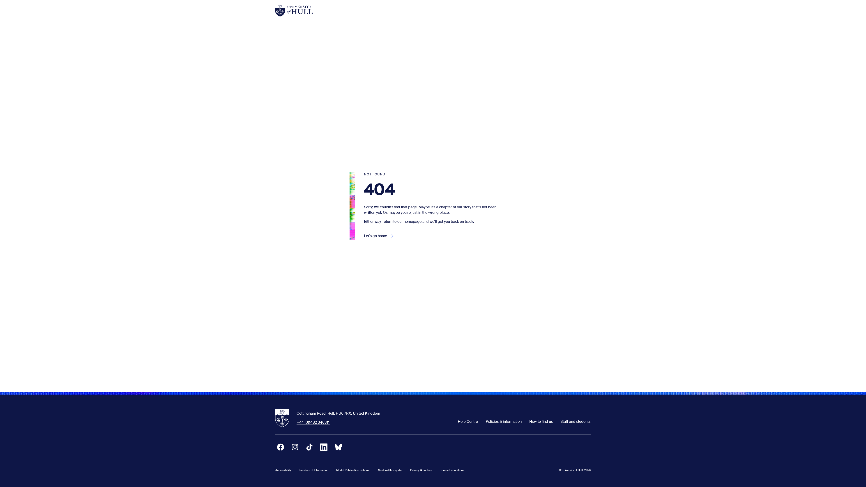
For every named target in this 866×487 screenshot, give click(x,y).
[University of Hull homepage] (294, 10)
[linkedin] (323, 447)
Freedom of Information (313, 470)
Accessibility (283, 470)
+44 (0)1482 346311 (313, 422)
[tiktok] (309, 447)
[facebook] (280, 447)
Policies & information (504, 421)
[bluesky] (338, 447)
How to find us (541, 421)
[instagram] (295, 447)
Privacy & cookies (421, 470)
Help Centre (468, 421)
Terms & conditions (452, 470)
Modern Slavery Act (390, 470)
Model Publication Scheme (353, 470)
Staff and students (575, 421)
